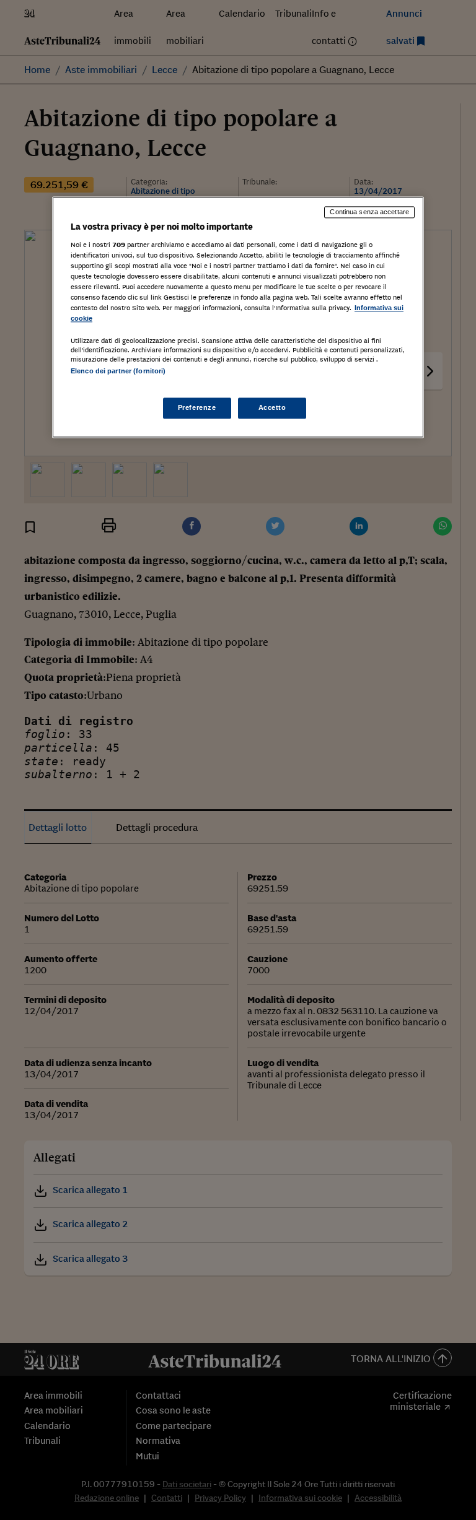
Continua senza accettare (369, 212)
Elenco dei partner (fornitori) (118, 371)
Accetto (272, 407)
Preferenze (197, 407)
